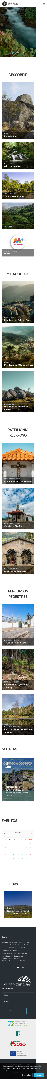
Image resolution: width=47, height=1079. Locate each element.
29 (30, 858)
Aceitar (38, 1075)
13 (22, 851)
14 (26, 851)
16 (5, 854)
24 (9, 858)
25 (13, 858)
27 (22, 858)
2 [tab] (18, 52)
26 (18, 858)
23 (5, 858)
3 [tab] (23, 52)
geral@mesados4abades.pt (17, 953)
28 (26, 858)
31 (9, 862)
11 (13, 851)
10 (9, 851)
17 (9, 854)
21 (26, 854)
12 (18, 851)
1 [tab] (12, 52)
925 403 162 (14, 950)
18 (13, 854)
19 (18, 854)
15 (30, 851)
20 (22, 854)
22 (30, 854)
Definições (26, 1075)
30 (5, 862)
